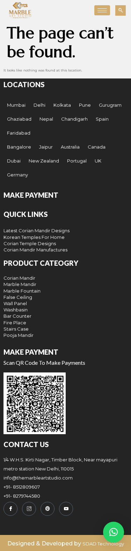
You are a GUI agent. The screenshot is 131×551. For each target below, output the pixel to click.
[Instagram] (29, 509)
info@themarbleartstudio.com (38, 478)
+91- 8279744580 (21, 496)
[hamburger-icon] (102, 10)
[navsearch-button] (120, 10)
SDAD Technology (103, 543)
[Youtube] (66, 509)
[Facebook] (10, 509)
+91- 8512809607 (21, 487)
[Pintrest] (47, 509)
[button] (113, 532)
